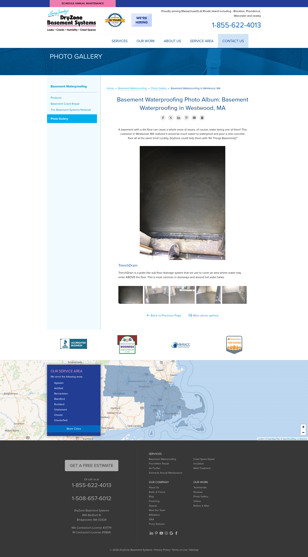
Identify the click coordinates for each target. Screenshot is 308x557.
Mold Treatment (202, 468)
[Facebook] (176, 533)
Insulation (198, 463)
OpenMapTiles (273, 438)
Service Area (202, 40)
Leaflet (261, 438)
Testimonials (200, 487)
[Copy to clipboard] (202, 118)
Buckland (59, 404)
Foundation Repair (159, 463)
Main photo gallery (205, 315)
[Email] (194, 118)
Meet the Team (157, 510)
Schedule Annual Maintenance (83, 3)
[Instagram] (166, 533)
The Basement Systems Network (71, 109)
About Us (172, 40)
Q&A (151, 519)
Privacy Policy (162, 550)
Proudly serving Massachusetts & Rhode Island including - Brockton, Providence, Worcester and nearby (211, 13)
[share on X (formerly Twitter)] (171, 118)
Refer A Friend (157, 492)
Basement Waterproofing (69, 86)
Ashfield (58, 388)
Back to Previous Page (165, 315)
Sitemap (194, 550)
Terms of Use (179, 550)
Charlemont (60, 410)
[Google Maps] (171, 533)
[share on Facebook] (163, 118)
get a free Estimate (91, 465)
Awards (153, 506)
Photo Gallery (59, 118)
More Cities (74, 429)
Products (56, 97)
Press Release (157, 524)
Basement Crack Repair (65, 103)
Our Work (146, 40)
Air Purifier (154, 468)
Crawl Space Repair (204, 459)
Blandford (59, 399)
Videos (197, 501)
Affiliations (154, 515)
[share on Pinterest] (186, 118)
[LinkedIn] (151, 533)
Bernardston (61, 393)
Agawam (58, 383)
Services (120, 40)
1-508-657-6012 (91, 498)
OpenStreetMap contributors (295, 438)
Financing (154, 501)
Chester (58, 415)
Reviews (198, 492)
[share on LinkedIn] (178, 118)
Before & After (201, 506)
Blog (151, 496)
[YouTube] (161, 533)
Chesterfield (61, 420)
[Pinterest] (156, 533)
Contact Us (233, 40)
